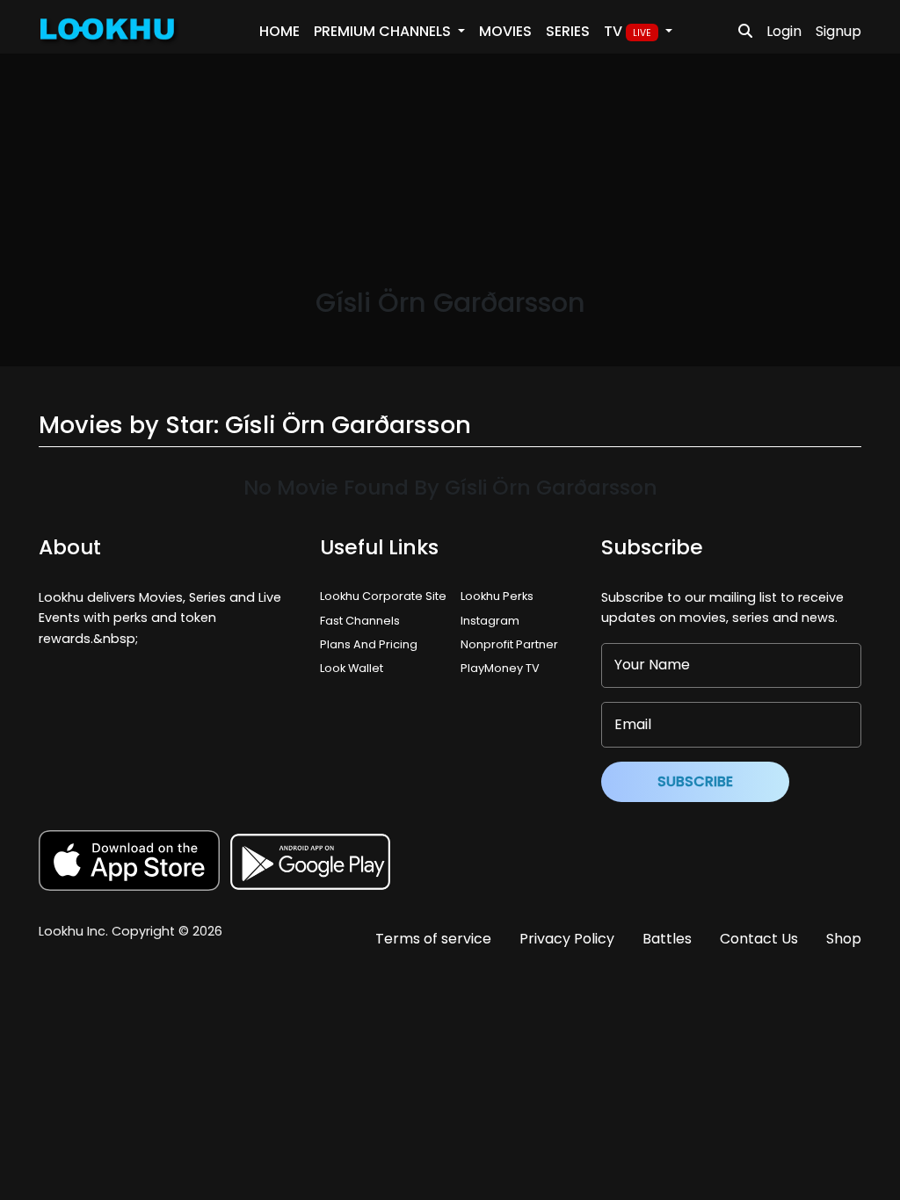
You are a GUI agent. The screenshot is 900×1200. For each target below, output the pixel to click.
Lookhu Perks (497, 596)
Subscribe (695, 781)
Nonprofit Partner (509, 644)
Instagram (490, 620)
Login (784, 31)
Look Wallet (351, 668)
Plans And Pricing (368, 644)
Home (279, 31)
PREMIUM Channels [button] (384, 31)
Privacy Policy (566, 939)
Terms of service (433, 939)
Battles (667, 939)
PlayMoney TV (500, 668)
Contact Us (759, 939)
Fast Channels (360, 620)
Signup (838, 31)
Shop (843, 939)
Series (568, 31)
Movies (505, 31)
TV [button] (627, 31)
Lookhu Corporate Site (386, 596)
